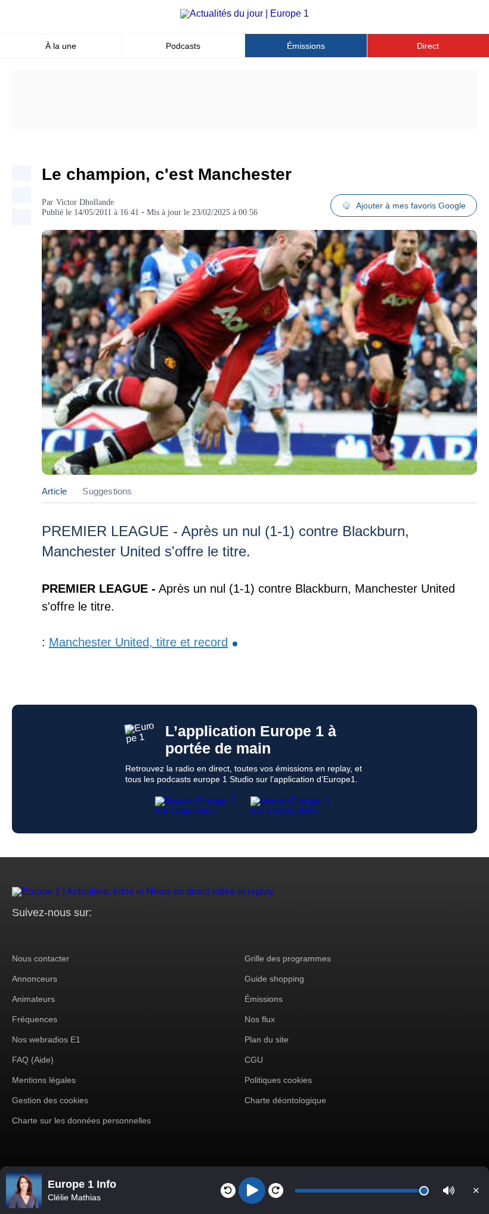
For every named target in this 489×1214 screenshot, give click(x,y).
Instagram (39, 934)
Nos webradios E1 (46, 1039)
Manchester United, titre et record (138, 642)
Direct (428, 46)
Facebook (59, 934)
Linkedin (120, 934)
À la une (60, 46)
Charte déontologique (285, 1100)
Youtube (80, 934)
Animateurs (33, 999)
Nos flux (259, 1019)
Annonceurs (34, 978)
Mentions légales (44, 1080)
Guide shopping (274, 978)
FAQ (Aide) (33, 1059)
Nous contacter (40, 958)
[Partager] (21, 173)
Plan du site (266, 1039)
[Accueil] (244, 13)
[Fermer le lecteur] (476, 1190)
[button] (449, 1190)
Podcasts (183, 46)
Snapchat (100, 934)
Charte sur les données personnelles (81, 1120)
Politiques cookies (278, 1080)
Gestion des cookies (50, 1100)
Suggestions (107, 491)
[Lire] (252, 1190)
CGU (253, 1059)
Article (54, 491)
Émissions (306, 46)
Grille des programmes (287, 958)
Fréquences (34, 1019)
